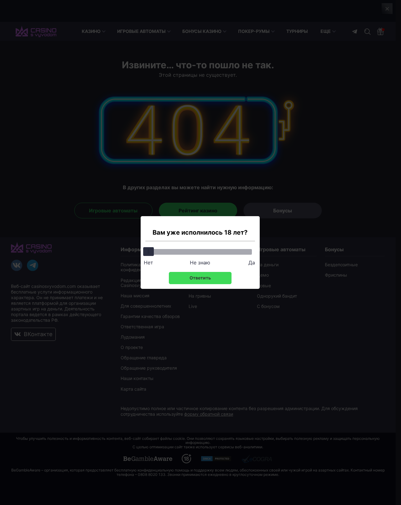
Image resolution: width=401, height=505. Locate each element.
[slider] (148, 251)
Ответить (200, 277)
